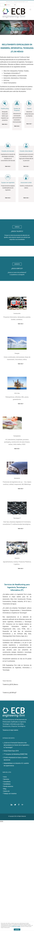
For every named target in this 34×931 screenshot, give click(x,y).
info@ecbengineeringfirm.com (20, 1)
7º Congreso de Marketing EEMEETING (15, 754)
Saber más (4, 124)
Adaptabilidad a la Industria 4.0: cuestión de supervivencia (16, 764)
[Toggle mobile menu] (30, 9)
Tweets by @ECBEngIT (10, 692)
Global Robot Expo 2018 (11, 751)
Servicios (6, 779)
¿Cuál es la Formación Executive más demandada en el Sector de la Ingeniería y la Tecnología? (16, 745)
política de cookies (16, 926)
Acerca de (6, 791)
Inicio (5, 777)
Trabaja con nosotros (9, 793)
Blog (4, 789)
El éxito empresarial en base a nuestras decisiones (16, 759)
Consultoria (6, 781)
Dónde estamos (8, 786)
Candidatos (6, 784)
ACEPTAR (17, 929)
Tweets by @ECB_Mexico (10, 684)
